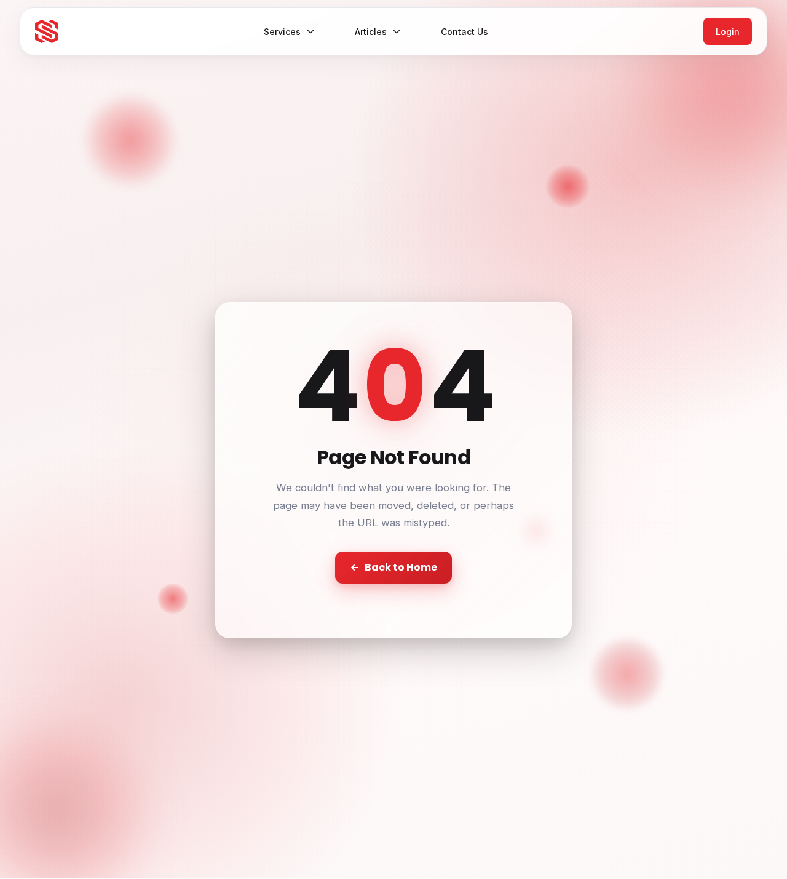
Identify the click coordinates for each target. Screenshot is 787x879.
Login (728, 31)
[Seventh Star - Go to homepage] (46, 31)
